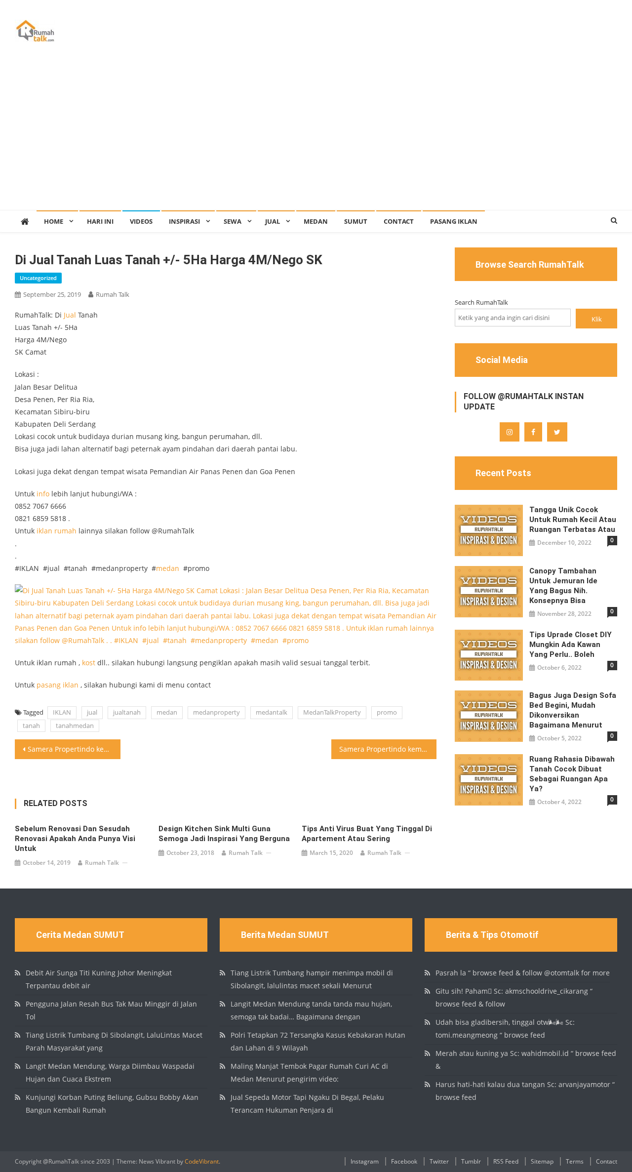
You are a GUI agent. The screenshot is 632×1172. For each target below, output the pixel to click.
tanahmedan (75, 725)
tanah (31, 725)
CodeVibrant (202, 1161)
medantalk (271, 712)
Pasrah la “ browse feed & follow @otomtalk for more (522, 972)
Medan (316, 221)
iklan (44, 530)
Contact (399, 221)
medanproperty (216, 712)
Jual (272, 221)
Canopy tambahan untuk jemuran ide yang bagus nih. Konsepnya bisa (563, 585)
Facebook (404, 1161)
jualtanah (127, 712)
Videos (141, 221)
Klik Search (596, 321)
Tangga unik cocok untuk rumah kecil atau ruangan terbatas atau (572, 519)
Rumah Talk (112, 294)
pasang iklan (58, 684)
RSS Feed (505, 1161)
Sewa (232, 221)
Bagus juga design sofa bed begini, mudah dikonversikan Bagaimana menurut (572, 710)
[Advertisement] (316, 136)
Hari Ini (100, 221)
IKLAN (62, 712)
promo (387, 712)
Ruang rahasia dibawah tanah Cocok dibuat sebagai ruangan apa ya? (572, 774)
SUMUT (355, 221)
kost (88, 662)
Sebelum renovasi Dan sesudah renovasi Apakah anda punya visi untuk (75, 838)
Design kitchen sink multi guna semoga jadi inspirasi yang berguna (224, 833)
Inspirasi (184, 221)
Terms (575, 1161)
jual (92, 712)
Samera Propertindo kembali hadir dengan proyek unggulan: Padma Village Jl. (388, 749)
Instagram (365, 1161)
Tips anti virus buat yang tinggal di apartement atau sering (367, 833)
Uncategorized (38, 278)
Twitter (439, 1161)
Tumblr (471, 1161)
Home (53, 221)
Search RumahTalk (481, 302)
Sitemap (542, 1161)
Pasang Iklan (453, 221)
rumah (65, 530)
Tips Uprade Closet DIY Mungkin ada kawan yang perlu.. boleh (570, 644)
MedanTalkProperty (332, 712)
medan (167, 568)
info (43, 493)
